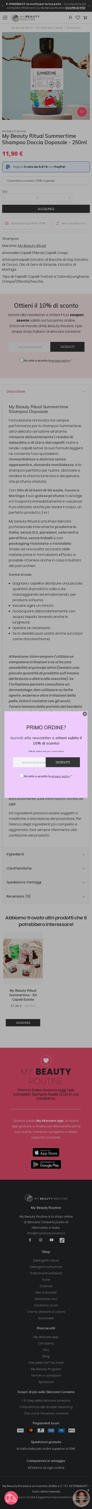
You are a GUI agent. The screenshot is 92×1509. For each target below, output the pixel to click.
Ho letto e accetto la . (48, 776)
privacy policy (60, 776)
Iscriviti (63, 762)
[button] (11, 1498)
